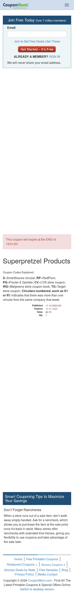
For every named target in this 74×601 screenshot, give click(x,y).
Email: (11, 28)
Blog (65, 570)
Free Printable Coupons (42, 559)
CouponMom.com (40, 580)
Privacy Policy (24, 574)
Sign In (54, 56)
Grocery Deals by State (19, 570)
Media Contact (47, 574)
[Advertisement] (37, 109)
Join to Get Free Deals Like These (37, 41)
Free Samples (48, 570)
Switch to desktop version (37, 589)
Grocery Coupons (52, 565)
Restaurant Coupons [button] (21, 564)
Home (18, 559)
